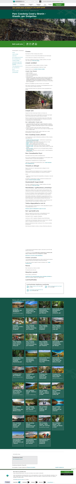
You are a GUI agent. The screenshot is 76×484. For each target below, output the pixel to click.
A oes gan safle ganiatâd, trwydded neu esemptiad (51, 1)
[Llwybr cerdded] (33, 44)
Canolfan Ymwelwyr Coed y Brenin (32, 139)
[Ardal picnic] (30, 44)
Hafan (14, 10)
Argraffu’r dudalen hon (59, 467)
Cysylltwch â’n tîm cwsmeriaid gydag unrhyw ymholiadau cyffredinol (38, 276)
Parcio (13, 69)
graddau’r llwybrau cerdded (39, 69)
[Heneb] (36, 44)
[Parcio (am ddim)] (27, 44)
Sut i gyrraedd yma (15, 67)
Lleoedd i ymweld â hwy (24, 10)
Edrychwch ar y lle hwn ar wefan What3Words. (34, 255)
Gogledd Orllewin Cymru (34, 10)
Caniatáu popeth (66, 471)
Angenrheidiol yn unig (67, 474)
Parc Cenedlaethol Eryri (16, 58)
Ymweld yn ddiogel (15, 60)
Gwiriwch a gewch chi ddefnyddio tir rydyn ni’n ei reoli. (35, 208)
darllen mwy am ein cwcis (19, 479)
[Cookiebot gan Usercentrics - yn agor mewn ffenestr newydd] (7, 482)
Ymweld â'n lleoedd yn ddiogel (34, 179)
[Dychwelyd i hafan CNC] (18, 1)
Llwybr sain (14, 55)
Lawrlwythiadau (15, 72)
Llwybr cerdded (15, 54)
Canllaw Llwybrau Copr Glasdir (35, 286)
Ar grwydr (17, 10)
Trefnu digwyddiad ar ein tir (17, 66)
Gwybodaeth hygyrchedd (17, 62)
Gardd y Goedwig (29, 141)
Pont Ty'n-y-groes (29, 148)
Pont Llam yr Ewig (35, 60)
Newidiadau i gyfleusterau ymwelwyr (17, 64)
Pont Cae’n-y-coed (29, 145)
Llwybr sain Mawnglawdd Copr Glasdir (55, 286)
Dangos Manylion (50, 482)
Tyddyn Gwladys (29, 150)
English (62, 1)
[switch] (28, 482)
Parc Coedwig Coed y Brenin (17, 57)
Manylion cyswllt (15, 70)
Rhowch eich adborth (31, 467)
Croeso (13, 52)
